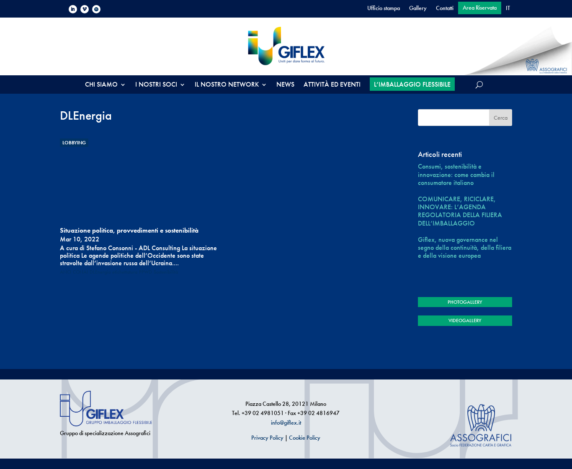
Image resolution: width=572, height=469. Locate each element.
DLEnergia (100, 272)
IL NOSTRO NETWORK (227, 85)
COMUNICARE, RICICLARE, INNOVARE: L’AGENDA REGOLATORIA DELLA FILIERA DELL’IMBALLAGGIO (460, 211)
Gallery (418, 8)
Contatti (444, 8)
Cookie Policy (304, 437)
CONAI (80, 272)
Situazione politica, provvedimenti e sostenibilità (129, 230)
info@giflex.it (286, 422)
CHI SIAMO (101, 85)
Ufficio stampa (383, 8)
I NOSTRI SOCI (156, 85)
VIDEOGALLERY (464, 320)
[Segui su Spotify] (96, 9)
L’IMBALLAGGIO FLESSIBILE (412, 84)
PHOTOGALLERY (465, 302)
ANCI (65, 272)
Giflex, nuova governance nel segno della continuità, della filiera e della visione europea (464, 248)
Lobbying (74, 142)
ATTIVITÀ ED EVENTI (332, 85)
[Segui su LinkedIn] (73, 9)
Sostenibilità (166, 272)
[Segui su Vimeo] (84, 9)
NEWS (285, 85)
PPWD (145, 272)
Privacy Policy (267, 437)
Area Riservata (480, 8)
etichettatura (124, 272)
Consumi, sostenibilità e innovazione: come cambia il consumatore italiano (456, 174)
